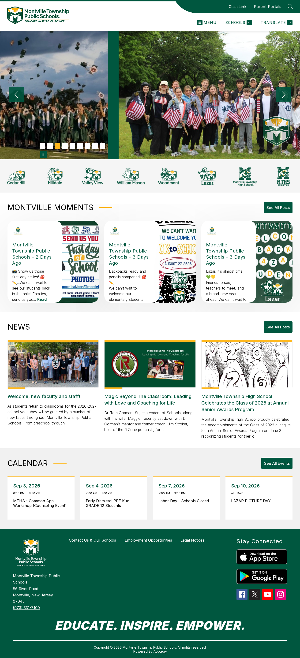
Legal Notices (192, 540)
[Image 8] (95, 146)
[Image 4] (65, 146)
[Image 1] (42, 146)
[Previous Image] (16, 95)
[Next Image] (283, 95)
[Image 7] (87, 146)
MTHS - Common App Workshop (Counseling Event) (41, 503)
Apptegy (160, 651)
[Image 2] (50, 146)
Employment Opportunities (148, 540)
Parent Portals (267, 6)
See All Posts (278, 207)
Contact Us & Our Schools (92, 540)
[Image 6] (80, 146)
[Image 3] (57, 146)
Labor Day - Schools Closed (184, 500)
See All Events (277, 463)
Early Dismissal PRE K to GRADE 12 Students (107, 503)
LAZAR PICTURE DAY (252, 500)
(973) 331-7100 (26, 607)
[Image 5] (72, 146)
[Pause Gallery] (43, 154)
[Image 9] (102, 146)
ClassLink (238, 6)
